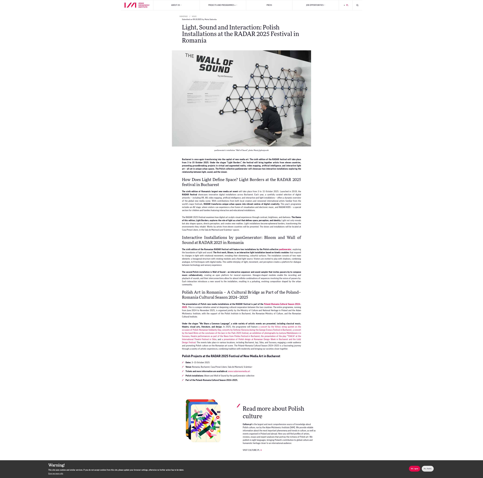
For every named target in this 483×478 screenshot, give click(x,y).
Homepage (183, 16)
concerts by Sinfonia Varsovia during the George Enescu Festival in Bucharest (257, 330)
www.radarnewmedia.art (239, 371)
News (194, 16)
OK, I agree (414, 468)
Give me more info (55, 474)
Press (269, 5)
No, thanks (428, 469)
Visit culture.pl (251, 450)
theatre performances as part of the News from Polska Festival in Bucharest (225, 336)
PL (347, 5)
